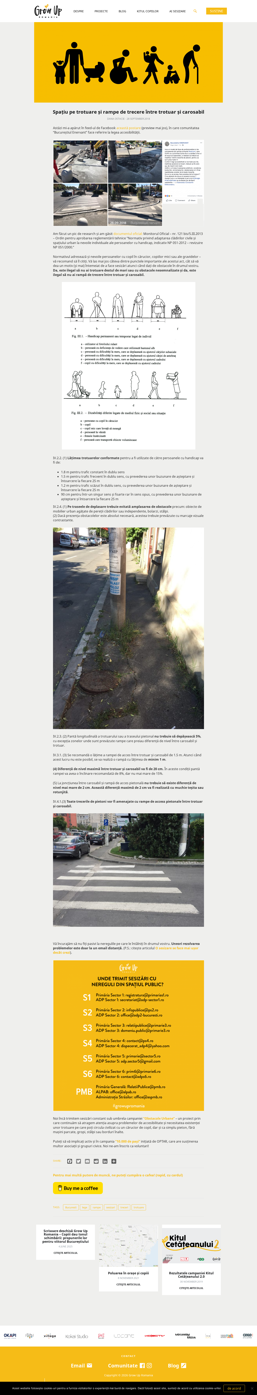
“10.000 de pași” (127, 1141)
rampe (97, 1207)
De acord (234, 1388)
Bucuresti (70, 1207)
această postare (128, 128)
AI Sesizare (177, 11)
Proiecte (101, 11)
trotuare (139, 1207)
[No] (252, 1388)
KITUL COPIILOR (148, 11)
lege (84, 1207)
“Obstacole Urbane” (159, 1118)
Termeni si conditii (60, 1380)
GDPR (38, 1380)
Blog (122, 11)
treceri (124, 1207)
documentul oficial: (128, 233)
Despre (78, 11)
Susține (216, 11)
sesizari (110, 1207)
